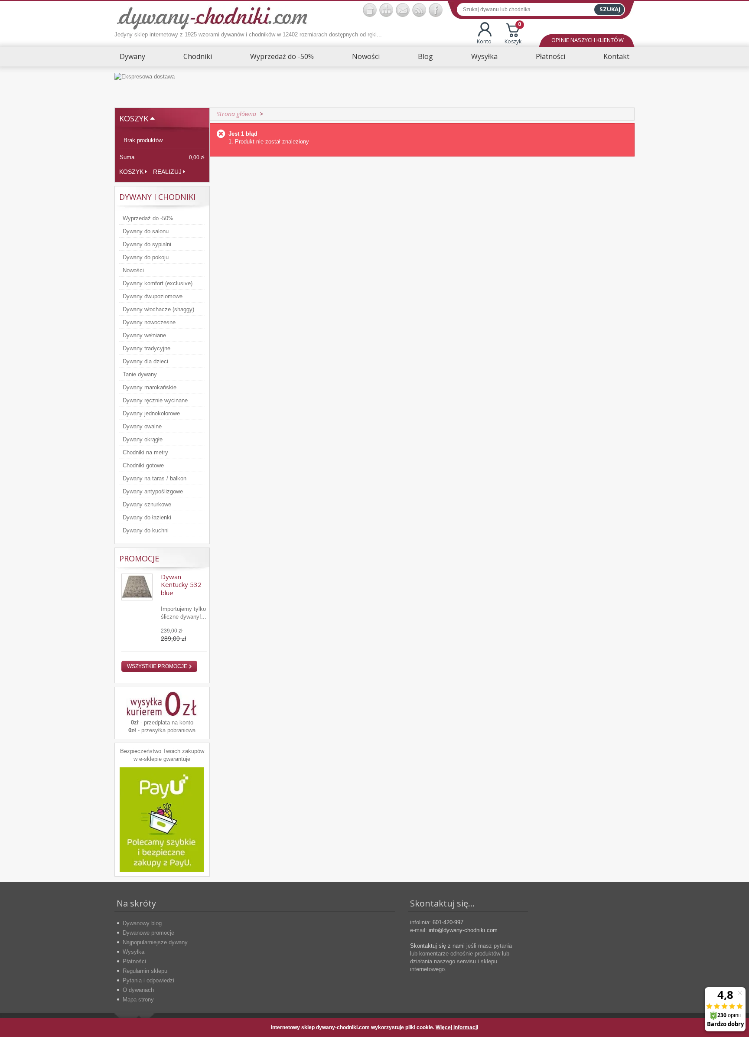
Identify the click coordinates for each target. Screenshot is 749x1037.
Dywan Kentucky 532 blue (181, 584)
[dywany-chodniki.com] (212, 17)
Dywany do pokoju (146, 257)
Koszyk (513, 33)
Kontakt (616, 56)
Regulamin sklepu (145, 971)
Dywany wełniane (144, 335)
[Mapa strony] (386, 10)
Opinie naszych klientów (587, 40)
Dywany (132, 56)
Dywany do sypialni (147, 244)
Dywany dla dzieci (145, 361)
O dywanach (138, 990)
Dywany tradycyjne (146, 348)
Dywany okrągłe (143, 439)
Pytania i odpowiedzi (148, 980)
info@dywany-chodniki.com (463, 930)
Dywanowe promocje (148, 932)
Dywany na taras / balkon (154, 478)
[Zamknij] (621, 1027)
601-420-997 (448, 922)
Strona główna (236, 114)
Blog (425, 56)
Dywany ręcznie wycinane (155, 400)
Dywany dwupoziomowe (152, 296)
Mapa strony (138, 999)
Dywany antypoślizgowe (153, 491)
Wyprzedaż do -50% (282, 56)
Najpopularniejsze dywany (155, 942)
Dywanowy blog (142, 923)
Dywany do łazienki (147, 517)
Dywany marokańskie (149, 387)
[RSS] (419, 10)
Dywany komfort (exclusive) (157, 283)
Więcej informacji (457, 1027)
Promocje (139, 558)
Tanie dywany (140, 374)
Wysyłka (484, 56)
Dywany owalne (142, 426)
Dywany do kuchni (146, 530)
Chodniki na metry (145, 452)
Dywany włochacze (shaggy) (158, 309)
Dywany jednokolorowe (151, 413)
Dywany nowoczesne (149, 322)
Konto (484, 41)
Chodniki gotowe (143, 465)
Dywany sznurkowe (147, 504)
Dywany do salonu (146, 231)
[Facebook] (436, 10)
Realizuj (167, 171)
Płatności (550, 56)
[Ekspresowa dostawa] (374, 87)
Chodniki (197, 56)
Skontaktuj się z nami (437, 945)
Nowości (366, 56)
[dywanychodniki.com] (370, 10)
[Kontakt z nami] (403, 10)
